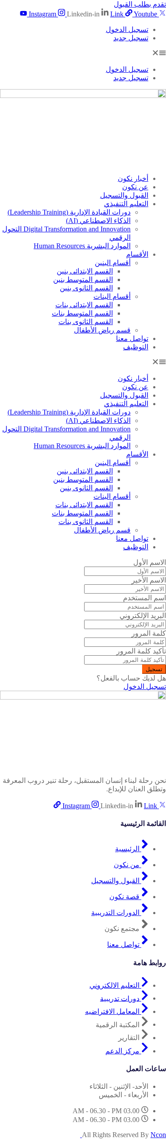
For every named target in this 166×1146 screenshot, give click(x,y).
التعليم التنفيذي (126, 203)
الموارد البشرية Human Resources (82, 246)
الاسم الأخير (148, 580)
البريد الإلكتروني (143, 615)
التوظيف (135, 347)
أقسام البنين (113, 262)
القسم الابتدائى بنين (85, 271)
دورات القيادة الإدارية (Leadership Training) (69, 212)
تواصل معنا (132, 338)
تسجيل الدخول (127, 29)
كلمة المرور (148, 633)
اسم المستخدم (144, 598)
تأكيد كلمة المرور (141, 651)
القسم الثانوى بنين (86, 288)
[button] (83, 53)
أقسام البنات (112, 296)
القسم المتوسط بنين (83, 279)
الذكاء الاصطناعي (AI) (98, 220)
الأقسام (137, 254)
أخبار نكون (133, 178)
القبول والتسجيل (124, 195)
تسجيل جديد (130, 38)
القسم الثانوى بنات (85, 321)
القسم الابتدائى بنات (84, 305)
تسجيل (154, 669)
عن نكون (135, 187)
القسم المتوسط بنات (82, 313)
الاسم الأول (149, 562)
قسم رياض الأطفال (102, 330)
